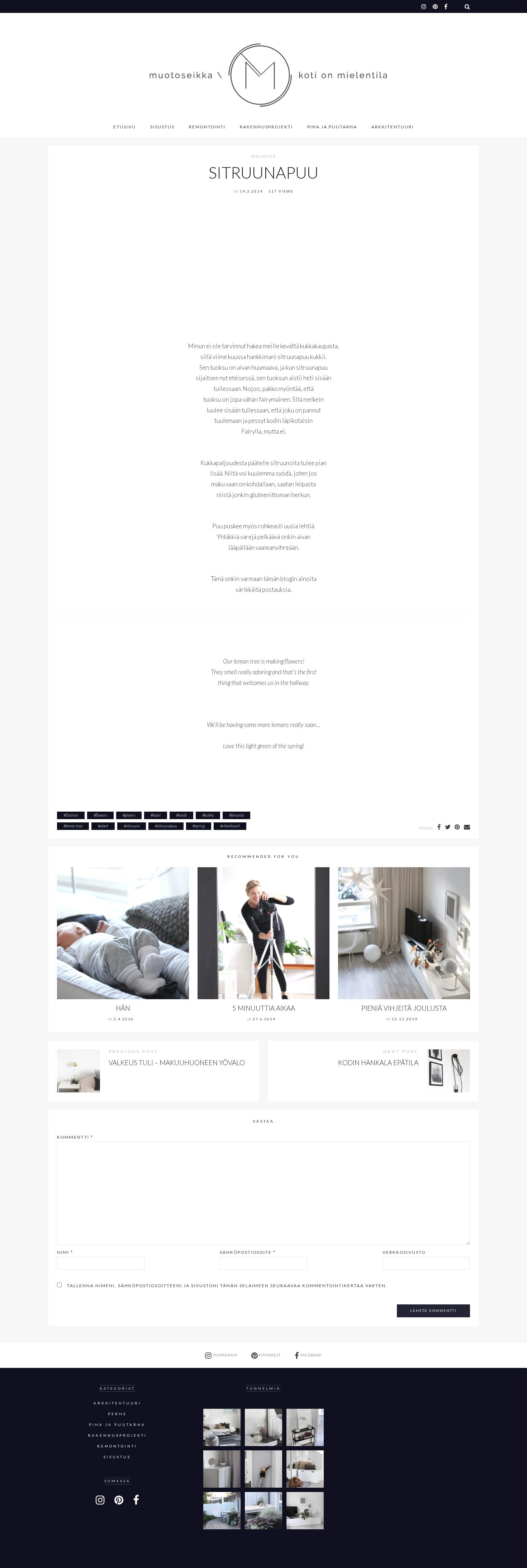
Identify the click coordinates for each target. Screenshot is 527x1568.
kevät (182, 815)
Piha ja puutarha (332, 126)
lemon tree (74, 825)
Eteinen (72, 815)
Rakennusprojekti (266, 126)
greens (130, 815)
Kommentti (75, 1137)
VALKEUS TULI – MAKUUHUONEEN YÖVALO (177, 1063)
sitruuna (132, 825)
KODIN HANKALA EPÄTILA (378, 1063)
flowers (101, 815)
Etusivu (124, 126)
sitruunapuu (167, 825)
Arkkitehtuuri (392, 126)
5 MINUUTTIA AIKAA (263, 1008)
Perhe (117, 1414)
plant (104, 825)
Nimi (65, 1252)
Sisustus (162, 126)
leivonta (237, 815)
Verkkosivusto (404, 1252)
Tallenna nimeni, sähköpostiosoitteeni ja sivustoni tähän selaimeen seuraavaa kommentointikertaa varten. (227, 1285)
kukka (209, 815)
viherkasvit (231, 825)
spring (200, 825)
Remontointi (207, 126)
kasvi (157, 815)
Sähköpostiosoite (248, 1252)
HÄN (123, 1008)
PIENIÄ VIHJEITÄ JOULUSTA (404, 1008)
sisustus (263, 156)
